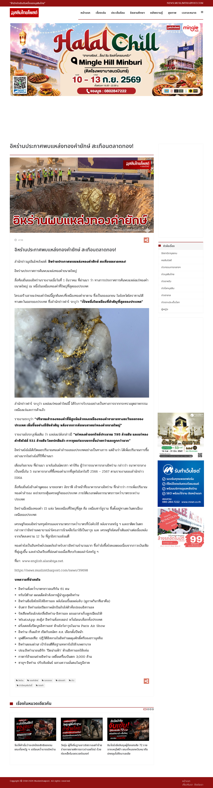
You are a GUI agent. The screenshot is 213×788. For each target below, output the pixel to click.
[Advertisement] (106, 118)
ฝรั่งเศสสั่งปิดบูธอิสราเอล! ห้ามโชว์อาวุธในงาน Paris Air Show (61, 626)
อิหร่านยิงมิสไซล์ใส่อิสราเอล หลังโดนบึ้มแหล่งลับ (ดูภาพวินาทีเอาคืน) (64, 601)
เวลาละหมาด (189, 13)
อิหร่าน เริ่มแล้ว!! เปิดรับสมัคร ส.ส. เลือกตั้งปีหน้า (50, 632)
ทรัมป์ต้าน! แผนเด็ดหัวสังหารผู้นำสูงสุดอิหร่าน (48, 595)
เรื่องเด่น (101, 13)
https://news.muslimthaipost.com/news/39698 (51, 570)
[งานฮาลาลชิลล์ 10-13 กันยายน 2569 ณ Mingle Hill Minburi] (106, 59)
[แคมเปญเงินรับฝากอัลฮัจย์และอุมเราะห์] (181, 436)
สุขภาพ (172, 13)
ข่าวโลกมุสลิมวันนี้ (25, 685)
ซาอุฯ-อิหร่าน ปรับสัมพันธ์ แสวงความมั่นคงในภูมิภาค (54, 662)
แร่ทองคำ (61, 680)
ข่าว (72, 680)
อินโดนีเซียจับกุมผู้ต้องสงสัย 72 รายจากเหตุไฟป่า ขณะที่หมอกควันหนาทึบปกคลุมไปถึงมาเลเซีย (81, 749)
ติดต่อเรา (198, 784)
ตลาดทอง (48, 680)
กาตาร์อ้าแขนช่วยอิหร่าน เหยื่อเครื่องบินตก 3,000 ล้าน (55, 656)
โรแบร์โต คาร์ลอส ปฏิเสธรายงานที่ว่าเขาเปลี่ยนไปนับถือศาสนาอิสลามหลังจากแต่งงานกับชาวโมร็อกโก (127, 749)
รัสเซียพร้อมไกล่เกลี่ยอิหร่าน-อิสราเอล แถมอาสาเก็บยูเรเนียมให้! (60, 613)
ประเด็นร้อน (118, 13)
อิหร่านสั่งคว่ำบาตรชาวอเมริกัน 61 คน (43, 588)
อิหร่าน (20, 680)
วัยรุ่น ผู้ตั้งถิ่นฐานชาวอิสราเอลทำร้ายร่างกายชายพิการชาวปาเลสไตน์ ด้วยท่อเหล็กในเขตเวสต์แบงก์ (35, 749)
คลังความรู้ (156, 13)
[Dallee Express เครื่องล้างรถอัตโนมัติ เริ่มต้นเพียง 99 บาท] (181, 527)
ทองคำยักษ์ (34, 680)
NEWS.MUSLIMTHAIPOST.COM (185, 3)
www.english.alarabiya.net (42, 561)
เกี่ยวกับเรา (187, 784)
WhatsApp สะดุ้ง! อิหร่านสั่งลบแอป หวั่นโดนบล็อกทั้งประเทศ (60, 619)
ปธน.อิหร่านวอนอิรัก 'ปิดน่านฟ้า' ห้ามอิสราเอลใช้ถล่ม (54, 650)
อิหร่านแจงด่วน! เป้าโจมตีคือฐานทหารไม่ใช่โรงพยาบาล (54, 644)
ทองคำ (41, 685)
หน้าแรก (85, 13)
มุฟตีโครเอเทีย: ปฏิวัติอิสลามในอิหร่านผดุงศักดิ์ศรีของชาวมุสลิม (60, 638)
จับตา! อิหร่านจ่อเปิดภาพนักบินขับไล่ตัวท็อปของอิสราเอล (56, 607)
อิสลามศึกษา (137, 13)
